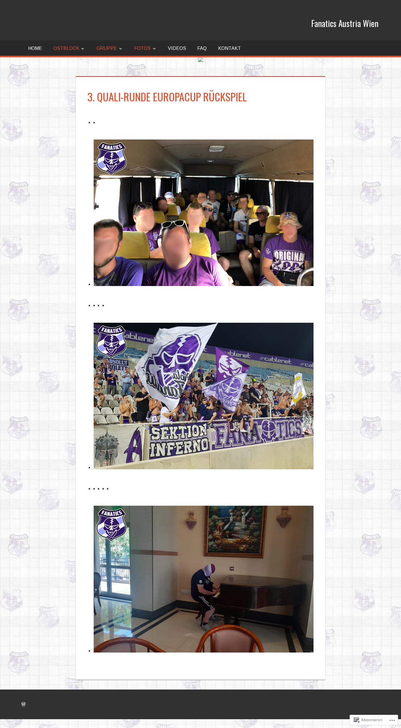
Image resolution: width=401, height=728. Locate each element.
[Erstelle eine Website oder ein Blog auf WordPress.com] (23, 704)
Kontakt (229, 48)
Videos (177, 48)
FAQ (202, 48)
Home (35, 48)
